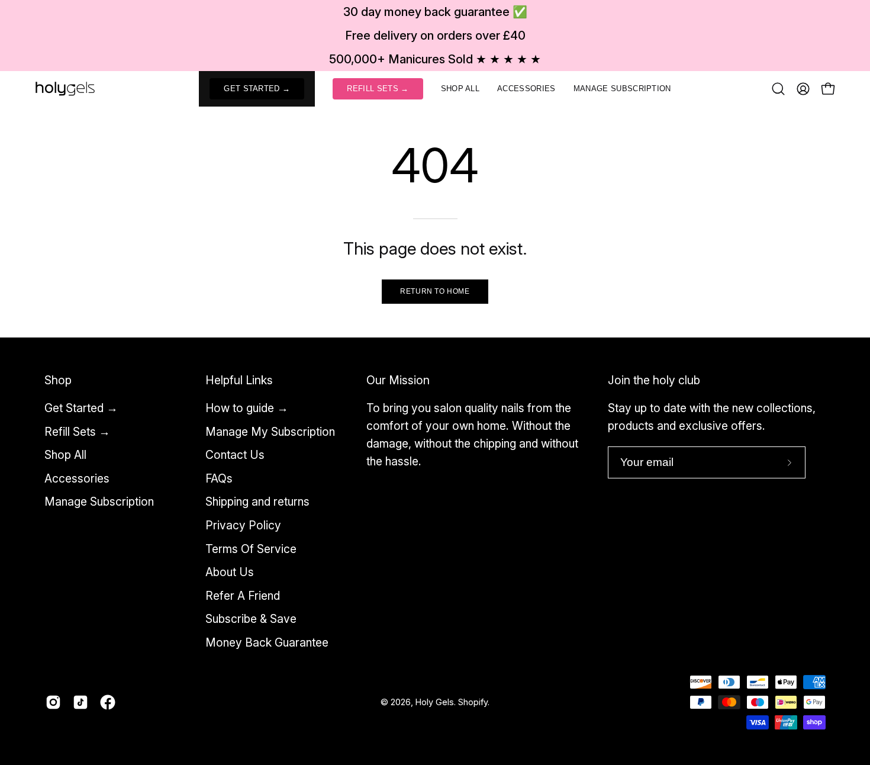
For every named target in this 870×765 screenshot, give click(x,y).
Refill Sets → (77, 432)
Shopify (473, 702)
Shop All (65, 455)
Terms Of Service (251, 549)
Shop (58, 380)
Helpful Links (239, 380)
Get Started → (81, 408)
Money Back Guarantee (266, 642)
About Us (229, 572)
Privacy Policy (243, 525)
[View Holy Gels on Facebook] (108, 702)
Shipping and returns (257, 502)
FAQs (219, 478)
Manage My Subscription (270, 432)
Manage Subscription (99, 502)
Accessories (76, 478)
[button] (460, 89)
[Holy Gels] (65, 89)
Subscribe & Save (251, 619)
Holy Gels (434, 702)
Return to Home (434, 291)
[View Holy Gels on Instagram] (53, 702)
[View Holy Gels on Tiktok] (80, 702)
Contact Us (235, 455)
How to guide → (246, 408)
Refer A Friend (242, 596)
